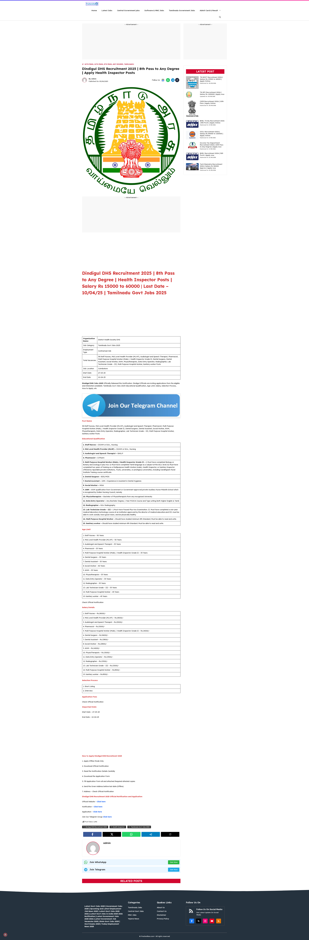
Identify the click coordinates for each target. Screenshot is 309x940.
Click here (101, 802)
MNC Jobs (132, 915)
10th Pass (88, 64)
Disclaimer (161, 915)
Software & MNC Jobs (154, 10)
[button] (220, 17)
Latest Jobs (107, 10)
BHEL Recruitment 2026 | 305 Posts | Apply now (211, 154)
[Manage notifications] (5, 935)
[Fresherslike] (92, 3)
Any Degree (118, 64)
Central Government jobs (128, 10)
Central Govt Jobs (136, 911)
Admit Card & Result (209, 10)
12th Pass (98, 64)
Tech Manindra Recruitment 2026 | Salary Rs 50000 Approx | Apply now (211, 166)
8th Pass (108, 64)
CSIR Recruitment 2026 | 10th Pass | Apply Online (212, 102)
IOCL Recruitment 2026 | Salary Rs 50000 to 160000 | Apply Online (211, 133)
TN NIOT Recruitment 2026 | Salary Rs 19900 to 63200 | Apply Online (211, 79)
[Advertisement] (131, 42)
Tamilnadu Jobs (135, 907)
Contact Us (161, 911)
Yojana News (133, 919)
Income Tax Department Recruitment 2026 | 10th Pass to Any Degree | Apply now (211, 145)
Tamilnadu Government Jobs (182, 10)
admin (93, 79)
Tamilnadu (129, 64)
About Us (161, 907)
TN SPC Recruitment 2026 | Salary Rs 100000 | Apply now (212, 93)
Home (94, 10)
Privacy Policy (163, 919)
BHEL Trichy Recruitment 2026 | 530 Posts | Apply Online (212, 122)
